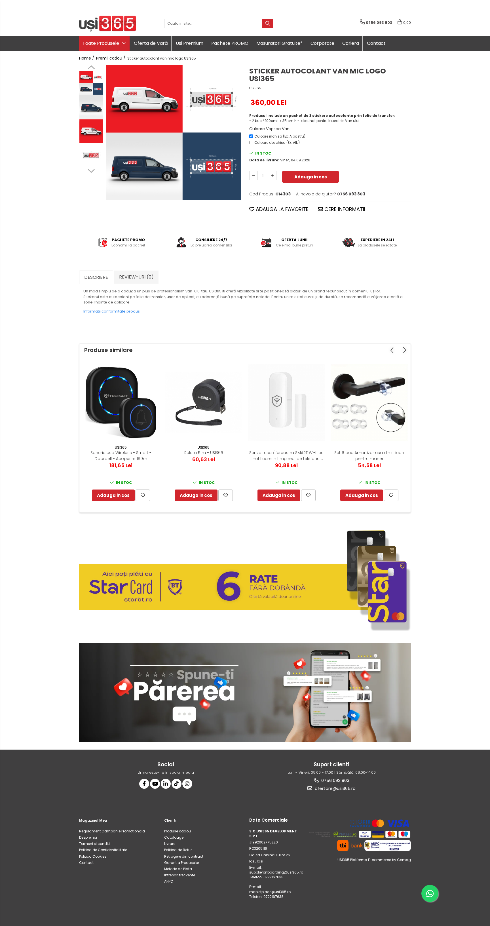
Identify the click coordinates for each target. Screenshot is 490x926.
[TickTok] (176, 784)
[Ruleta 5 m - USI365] (203, 402)
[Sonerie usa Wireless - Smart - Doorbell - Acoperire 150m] (120, 402)
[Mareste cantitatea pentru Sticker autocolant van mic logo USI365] (272, 175)
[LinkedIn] (166, 784)
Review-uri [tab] (136, 277)
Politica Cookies (92, 856)
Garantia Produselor (181, 862)
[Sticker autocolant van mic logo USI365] (173, 132)
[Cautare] (267, 23)
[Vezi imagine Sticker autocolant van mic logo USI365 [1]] (91, 107)
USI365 (255, 88)
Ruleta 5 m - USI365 (203, 452)
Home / (87, 58)
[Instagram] (187, 784)
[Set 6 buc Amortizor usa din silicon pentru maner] (369, 402)
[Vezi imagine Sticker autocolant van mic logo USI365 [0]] (91, 83)
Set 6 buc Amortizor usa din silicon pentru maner (369, 455)
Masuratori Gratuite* (279, 43)
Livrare (169, 843)
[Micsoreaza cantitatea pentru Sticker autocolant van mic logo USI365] (253, 175)
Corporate (322, 43)
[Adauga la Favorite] (143, 495)
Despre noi (88, 837)
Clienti (170, 820)
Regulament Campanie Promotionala (112, 831)
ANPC (168, 881)
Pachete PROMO (229, 43)
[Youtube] (155, 784)
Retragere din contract (183, 856)
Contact (376, 43)
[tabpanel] (173, 132)
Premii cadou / (111, 58)
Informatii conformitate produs (111, 311)
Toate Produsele (101, 43)
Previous (91, 68)
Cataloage (173, 837)
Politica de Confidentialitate (103, 849)
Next (91, 170)
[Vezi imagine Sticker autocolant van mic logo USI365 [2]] (91, 131)
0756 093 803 (334, 780)
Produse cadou (177, 831)
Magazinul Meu (93, 820)
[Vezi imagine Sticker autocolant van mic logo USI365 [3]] (91, 155)
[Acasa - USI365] (107, 24)
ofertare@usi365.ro (335, 788)
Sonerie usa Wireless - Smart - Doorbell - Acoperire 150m (120, 455)
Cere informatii (344, 209)
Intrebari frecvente (179, 875)
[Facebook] (144, 784)
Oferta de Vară (151, 43)
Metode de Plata (178, 868)
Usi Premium (189, 43)
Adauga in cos (310, 177)
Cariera (350, 43)
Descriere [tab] (96, 277)
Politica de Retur (178, 849)
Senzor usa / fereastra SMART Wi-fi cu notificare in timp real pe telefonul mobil (286, 456)
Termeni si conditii (95, 843)
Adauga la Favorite (281, 209)
